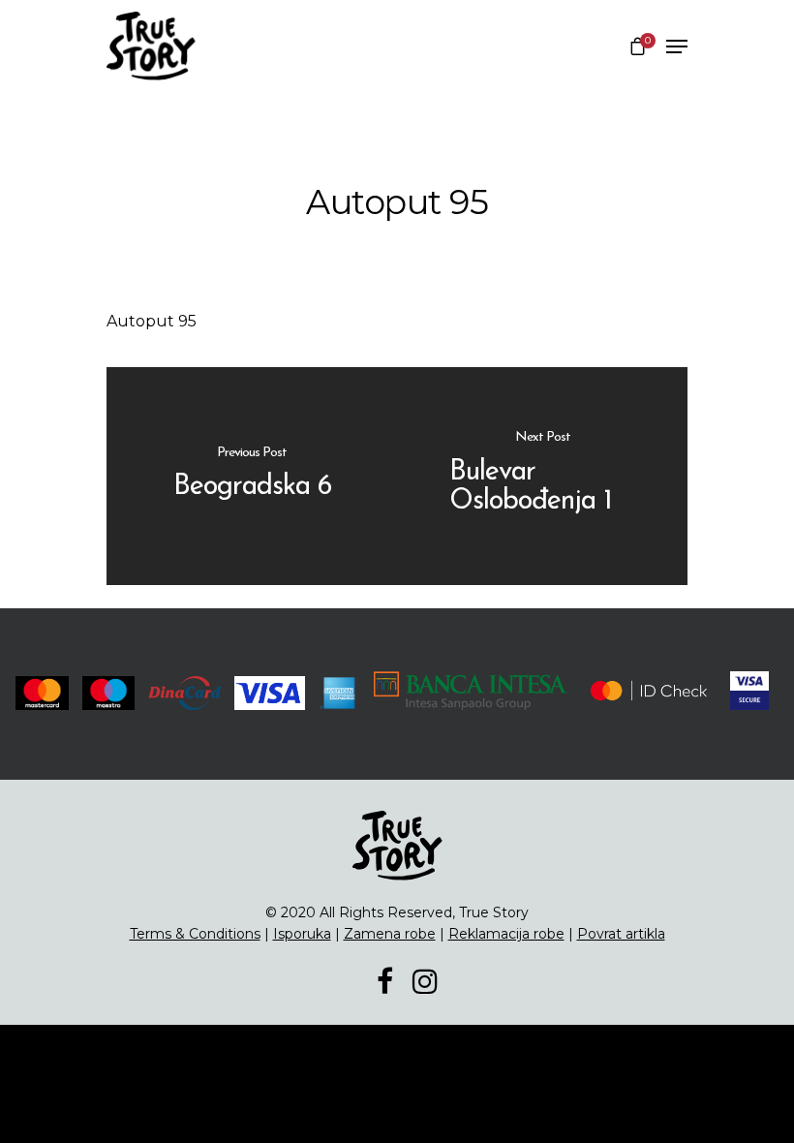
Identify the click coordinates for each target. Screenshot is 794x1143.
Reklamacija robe (506, 933)
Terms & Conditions (195, 933)
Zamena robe (390, 933)
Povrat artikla (621, 933)
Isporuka (302, 933)
